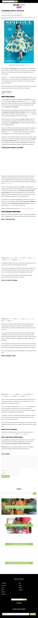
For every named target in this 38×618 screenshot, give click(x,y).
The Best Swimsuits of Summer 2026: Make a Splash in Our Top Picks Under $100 (19, 507)
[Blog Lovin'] (35, 1)
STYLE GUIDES (3, 583)
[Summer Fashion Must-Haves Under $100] (19, 532)
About (19, 1)
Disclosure (21, 589)
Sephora (10, 396)
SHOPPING (3, 592)
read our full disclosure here (10, 18)
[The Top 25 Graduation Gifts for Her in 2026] (19, 551)
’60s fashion (20, 434)
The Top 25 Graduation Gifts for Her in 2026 (19, 544)
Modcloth (12, 318)
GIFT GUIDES (3, 594)
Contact (22, 1)
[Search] (16, 1)
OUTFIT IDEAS (3, 585)
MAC (6, 320)
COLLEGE (2, 589)
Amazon (19, 318)
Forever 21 (9, 259)
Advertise (20, 587)
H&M (12, 320)
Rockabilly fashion (22, 406)
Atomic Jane (12, 394)
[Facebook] (26, 1)
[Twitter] (28, 1)
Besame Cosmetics (30, 318)
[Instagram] (30, 1)
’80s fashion (7, 434)
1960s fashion (28, 101)
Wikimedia (26, 65)
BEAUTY (2, 587)
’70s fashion (13, 434)
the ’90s (8, 77)
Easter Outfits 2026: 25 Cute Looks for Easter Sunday (19, 563)
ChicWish (20, 257)
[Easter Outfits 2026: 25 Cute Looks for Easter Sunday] (19, 570)
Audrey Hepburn (7, 183)
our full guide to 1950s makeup (27, 208)
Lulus (27, 257)
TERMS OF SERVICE (21, 579)
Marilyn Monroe (28, 113)
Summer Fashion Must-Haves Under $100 (19, 525)
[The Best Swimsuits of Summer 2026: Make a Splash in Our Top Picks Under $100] (19, 513)
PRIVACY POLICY (16, 579)
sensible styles (10, 131)
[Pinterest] (32, 1)
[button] (18, 7)
